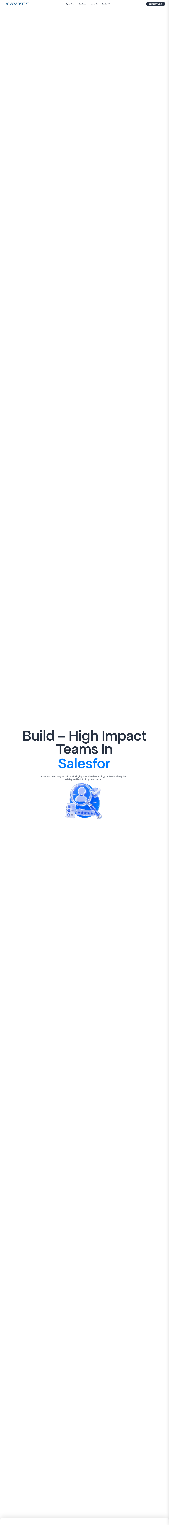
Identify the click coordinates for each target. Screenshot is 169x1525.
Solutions (82, 4)
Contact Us (106, 4)
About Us (94, 4)
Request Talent (155, 4)
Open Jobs (70, 4)
